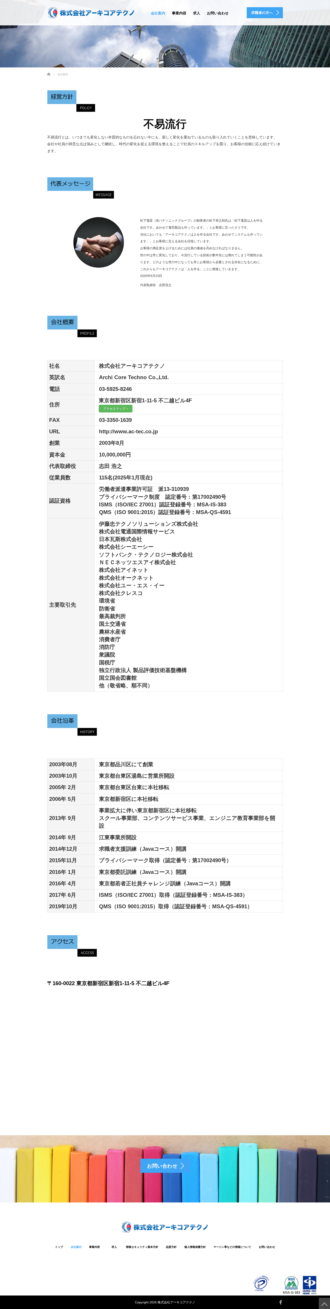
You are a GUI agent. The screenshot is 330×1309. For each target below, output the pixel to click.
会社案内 (158, 13)
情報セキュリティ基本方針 (142, 1247)
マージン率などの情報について (232, 1247)
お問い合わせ (218, 13)
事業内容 (179, 13)
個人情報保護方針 (195, 1247)
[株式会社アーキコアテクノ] (91, 12)
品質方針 (171, 1247)
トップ (59, 1247)
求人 (196, 13)
